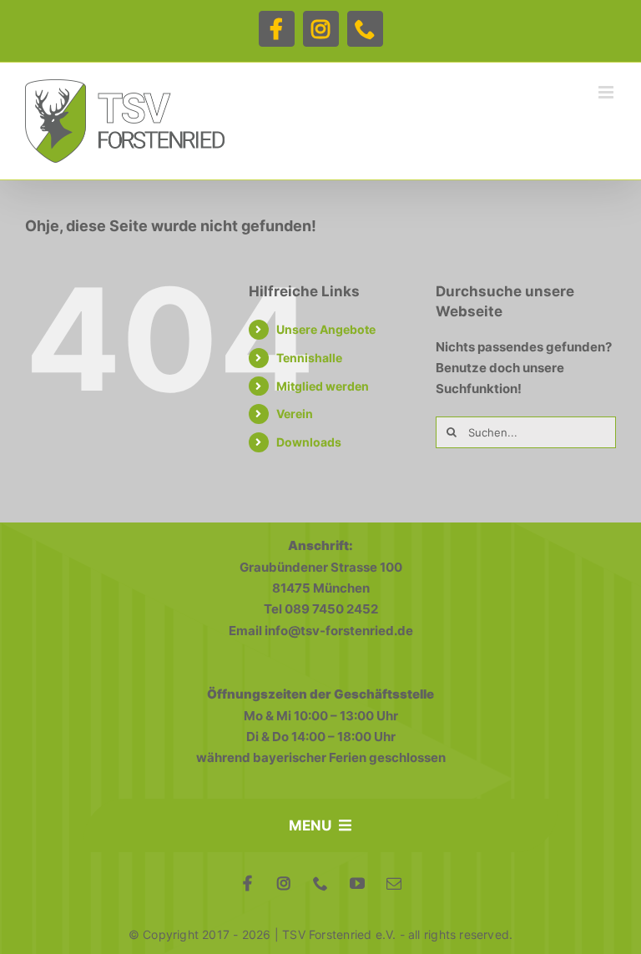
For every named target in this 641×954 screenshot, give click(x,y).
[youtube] (357, 883)
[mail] (394, 883)
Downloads (308, 442)
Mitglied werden (322, 386)
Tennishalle (309, 358)
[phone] (320, 883)
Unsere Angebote (326, 329)
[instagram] (284, 883)
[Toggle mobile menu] (607, 92)
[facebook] (247, 883)
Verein (294, 413)
